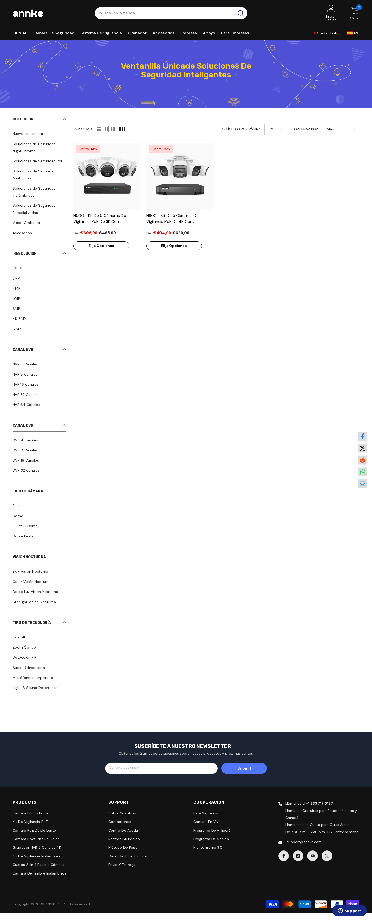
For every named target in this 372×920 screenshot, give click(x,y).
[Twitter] (327, 855)
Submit (244, 768)
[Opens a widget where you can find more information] (349, 911)
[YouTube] (312, 855)
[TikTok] (298, 855)
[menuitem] (39, 134)
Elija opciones (101, 245)
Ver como (82, 129)
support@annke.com (304, 842)
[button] (99, 129)
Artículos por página (241, 129)
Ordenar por (306, 129)
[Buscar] (171, 13)
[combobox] (164, 13)
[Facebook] (283, 855)
